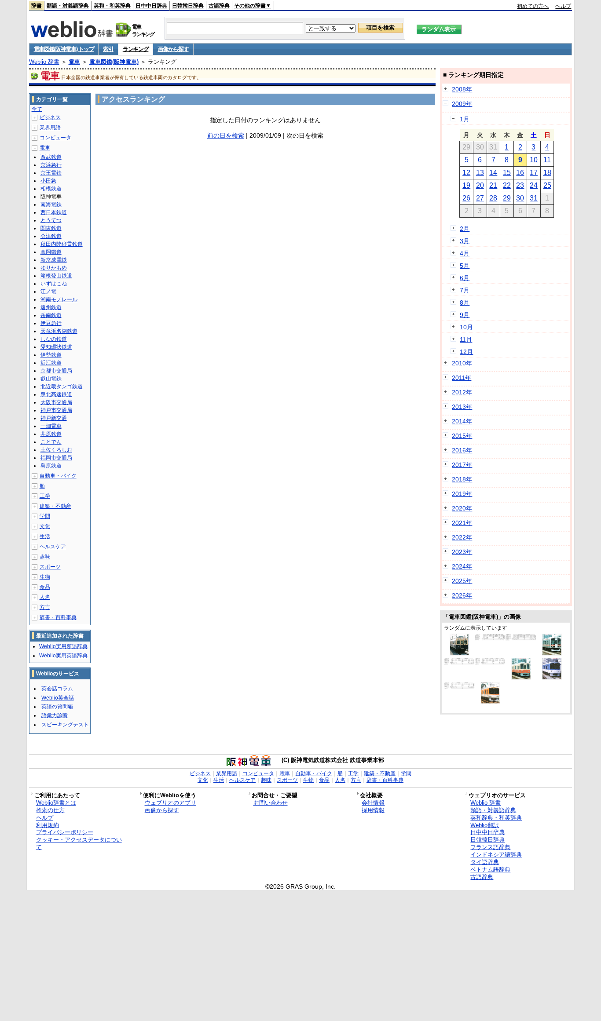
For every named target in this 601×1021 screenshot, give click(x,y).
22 (507, 185)
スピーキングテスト (65, 725)
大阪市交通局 (56, 402)
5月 (464, 265)
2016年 (462, 450)
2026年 (462, 595)
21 (493, 185)
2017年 (462, 464)
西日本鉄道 (53, 212)
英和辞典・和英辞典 (496, 817)
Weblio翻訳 (484, 825)
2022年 (462, 537)
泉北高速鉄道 (56, 394)
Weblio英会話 (57, 698)
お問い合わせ (270, 802)
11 (547, 160)
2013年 (462, 406)
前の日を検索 (225, 135)
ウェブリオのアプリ (170, 802)
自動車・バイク (58, 476)
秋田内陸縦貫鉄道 (61, 244)
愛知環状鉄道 (56, 347)
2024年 (462, 566)
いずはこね (53, 284)
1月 (464, 119)
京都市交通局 (56, 371)
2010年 (462, 363)
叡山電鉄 (51, 379)
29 (507, 198)
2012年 (462, 392)
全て (37, 109)
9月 (464, 314)
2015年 (462, 435)
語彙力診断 (54, 715)
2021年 (462, 522)
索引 (108, 49)
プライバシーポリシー (64, 832)
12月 (466, 351)
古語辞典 (219, 5)
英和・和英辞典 (112, 5)
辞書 (36, 5)
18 (547, 172)
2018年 (462, 479)
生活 (45, 536)
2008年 (462, 89)
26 (466, 198)
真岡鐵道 (51, 252)
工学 (45, 496)
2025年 (462, 580)
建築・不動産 (55, 506)
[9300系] (459, 686)
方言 (45, 607)
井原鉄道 (51, 434)
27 (480, 198)
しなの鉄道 (53, 339)
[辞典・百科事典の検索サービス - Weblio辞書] (71, 34)
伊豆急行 (51, 323)
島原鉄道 (51, 466)
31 (534, 198)
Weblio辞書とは (56, 802)
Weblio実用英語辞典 (63, 656)
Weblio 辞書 (44, 61)
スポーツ (50, 567)
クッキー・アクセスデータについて (79, 843)
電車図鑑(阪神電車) (114, 61)
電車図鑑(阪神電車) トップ (64, 49)
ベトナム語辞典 (490, 869)
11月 (466, 339)
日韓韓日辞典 (188, 5)
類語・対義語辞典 (68, 5)
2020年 (462, 508)
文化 (45, 526)
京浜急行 (51, 165)
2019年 (462, 493)
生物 (45, 577)
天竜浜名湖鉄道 (58, 331)
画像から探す (173, 49)
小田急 (48, 181)
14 (493, 172)
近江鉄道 (51, 363)
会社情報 (373, 802)
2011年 (461, 377)
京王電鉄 (51, 173)
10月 (466, 327)
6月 (464, 277)
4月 (464, 253)
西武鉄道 (51, 157)
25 (547, 185)
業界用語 (50, 127)
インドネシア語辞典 (496, 854)
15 (507, 172)
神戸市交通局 (56, 410)
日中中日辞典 (151, 5)
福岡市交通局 (56, 458)
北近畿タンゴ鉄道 (61, 386)
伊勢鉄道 (51, 355)
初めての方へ (533, 6)
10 (534, 160)
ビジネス (50, 117)
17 (534, 172)
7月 (464, 290)
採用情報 (373, 810)
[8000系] (490, 662)
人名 (45, 597)
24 (534, 185)
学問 (45, 516)
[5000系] (459, 653)
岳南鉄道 (51, 315)
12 (466, 172)
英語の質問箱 (57, 707)
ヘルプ (563, 6)
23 (520, 185)
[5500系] (459, 662)
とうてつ (51, 220)
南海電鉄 (51, 204)
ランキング (136, 49)
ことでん (51, 442)
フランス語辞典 (490, 847)
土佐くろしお (56, 450)
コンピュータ (55, 138)
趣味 (45, 557)
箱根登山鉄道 (56, 276)
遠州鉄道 (51, 307)
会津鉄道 (51, 236)
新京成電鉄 (53, 260)
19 (466, 185)
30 (520, 198)
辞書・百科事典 (58, 617)
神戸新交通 (53, 418)
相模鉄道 (51, 189)
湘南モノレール (58, 299)
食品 (45, 587)
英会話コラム (57, 689)
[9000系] (521, 638)
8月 (464, 302)
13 (480, 172)
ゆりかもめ (53, 268)
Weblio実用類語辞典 (63, 646)
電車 (74, 61)
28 (493, 198)
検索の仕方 (50, 810)
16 (520, 172)
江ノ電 (48, 291)
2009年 (462, 103)
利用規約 (47, 825)
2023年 (462, 551)
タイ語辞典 (484, 862)
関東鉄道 (51, 228)
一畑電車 (51, 426)
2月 (464, 228)
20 (480, 185)
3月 (464, 240)
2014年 (462, 421)
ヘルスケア (53, 546)
